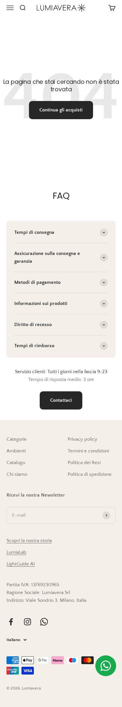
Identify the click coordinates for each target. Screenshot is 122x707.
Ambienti (16, 451)
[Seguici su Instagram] (27, 621)
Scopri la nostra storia (29, 540)
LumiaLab (16, 552)
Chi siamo (17, 474)
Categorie (17, 439)
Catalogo (16, 462)
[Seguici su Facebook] (11, 621)
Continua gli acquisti (61, 110)
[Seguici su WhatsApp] (44, 621)
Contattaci (61, 400)
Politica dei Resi (84, 462)
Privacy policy (82, 439)
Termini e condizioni (88, 451)
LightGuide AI (21, 564)
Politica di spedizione (90, 474)
